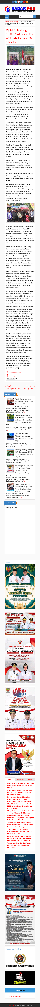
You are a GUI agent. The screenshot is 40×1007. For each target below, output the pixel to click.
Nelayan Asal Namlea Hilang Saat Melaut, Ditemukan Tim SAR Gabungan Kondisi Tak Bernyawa (19, 799)
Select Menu (7, 17)
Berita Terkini (12, 374)
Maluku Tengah (12, 376)
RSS (27, 2)
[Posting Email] (16, 378)
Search (34, 16)
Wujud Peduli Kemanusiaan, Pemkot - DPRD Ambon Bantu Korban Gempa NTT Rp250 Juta (20, 806)
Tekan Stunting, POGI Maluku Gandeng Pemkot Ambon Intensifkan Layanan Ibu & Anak (20, 831)
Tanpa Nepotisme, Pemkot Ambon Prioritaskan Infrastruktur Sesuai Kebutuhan (19, 845)
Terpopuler (20, 779)
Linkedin (21, 2)
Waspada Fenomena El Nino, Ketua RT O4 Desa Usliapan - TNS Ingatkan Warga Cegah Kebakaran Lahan (20, 813)
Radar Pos (11, 1005)
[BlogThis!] (10, 379)
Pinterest (24, 2)
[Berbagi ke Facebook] (14, 379)
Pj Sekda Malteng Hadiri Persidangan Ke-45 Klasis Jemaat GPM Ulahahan (19, 36)
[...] (24, 412)
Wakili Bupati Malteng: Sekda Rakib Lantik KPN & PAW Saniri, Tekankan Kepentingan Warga (19, 792)
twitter (15, 2)
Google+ (18, 2)
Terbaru (9, 779)
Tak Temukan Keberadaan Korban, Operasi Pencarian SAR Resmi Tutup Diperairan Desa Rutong (20, 825)
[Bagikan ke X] (12, 379)
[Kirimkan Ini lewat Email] (8, 379)
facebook (13, 2)
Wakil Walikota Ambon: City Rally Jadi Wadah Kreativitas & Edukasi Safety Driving (20, 785)
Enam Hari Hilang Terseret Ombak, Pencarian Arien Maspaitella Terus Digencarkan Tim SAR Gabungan (19, 838)
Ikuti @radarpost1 (15, 996)
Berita (30, 779)
